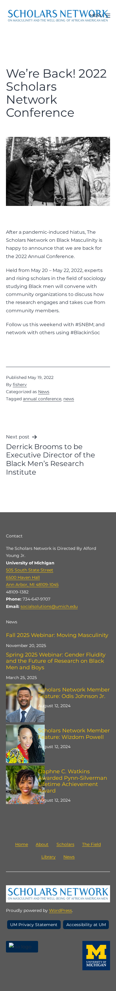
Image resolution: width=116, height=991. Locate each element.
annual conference (42, 398)
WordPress (60, 910)
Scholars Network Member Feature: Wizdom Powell (74, 734)
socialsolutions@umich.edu (49, 606)
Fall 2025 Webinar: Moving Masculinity (57, 635)
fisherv (20, 384)
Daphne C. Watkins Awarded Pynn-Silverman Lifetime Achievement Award (72, 781)
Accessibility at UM (86, 924)
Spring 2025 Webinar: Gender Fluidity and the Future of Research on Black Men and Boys (56, 661)
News (43, 391)
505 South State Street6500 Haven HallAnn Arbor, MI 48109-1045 (32, 577)
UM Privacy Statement (33, 924)
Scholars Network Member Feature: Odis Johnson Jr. (74, 693)
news (68, 398)
